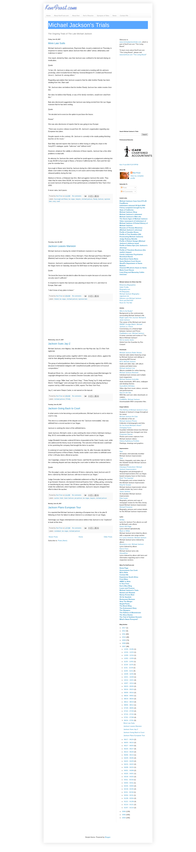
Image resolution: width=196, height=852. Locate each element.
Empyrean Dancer (126, 434)
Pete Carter (124, 498)
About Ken (76, 15)
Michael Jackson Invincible (129, 379)
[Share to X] (93, 196)
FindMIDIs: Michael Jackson (130, 399)
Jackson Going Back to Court (64, 408)
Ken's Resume (88, 15)
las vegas (72, 199)
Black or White (125, 531)
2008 (124, 643)
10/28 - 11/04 (129, 674)
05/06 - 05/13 (129, 755)
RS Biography (124, 291)
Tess (121, 458)
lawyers (78, 199)
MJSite (122, 520)
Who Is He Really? (126, 311)
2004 (124, 818)
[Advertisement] (80, 222)
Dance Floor (124, 549)
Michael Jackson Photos (128, 421)
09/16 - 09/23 (129, 689)
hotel (61, 498)
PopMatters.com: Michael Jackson (132, 333)
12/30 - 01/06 (129, 649)
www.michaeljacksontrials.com (130, 42)
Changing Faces (125, 428)
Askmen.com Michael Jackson (130, 298)
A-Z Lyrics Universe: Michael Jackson (133, 538)
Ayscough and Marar (61, 199)
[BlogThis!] (91, 196)
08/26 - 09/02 (129, 696)
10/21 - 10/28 (129, 677)
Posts (124, 187)
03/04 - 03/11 (129, 783)
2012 (124, 631)
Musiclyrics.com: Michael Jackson (132, 544)
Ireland (56, 299)
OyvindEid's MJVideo (127, 386)
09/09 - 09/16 (129, 692)
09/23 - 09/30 (129, 686)
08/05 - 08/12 (129, 705)
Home (48, 15)
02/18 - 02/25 (129, 789)
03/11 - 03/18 (129, 780)
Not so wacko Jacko (127, 340)
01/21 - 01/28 (129, 801)
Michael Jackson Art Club (129, 416)
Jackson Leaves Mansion (62, 246)
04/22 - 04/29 (129, 761)
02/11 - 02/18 (129, 792)
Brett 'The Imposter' (127, 478)
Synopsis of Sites (103, 15)
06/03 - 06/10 (129, 742)
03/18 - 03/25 (129, 776)
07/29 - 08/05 (129, 708)
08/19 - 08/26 (129, 699)
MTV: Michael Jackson (128, 361)
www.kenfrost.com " (127, 55)
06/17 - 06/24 (129, 739)
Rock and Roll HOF (126, 300)
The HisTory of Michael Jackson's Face (134, 410)
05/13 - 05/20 (129, 752)
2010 (124, 637)
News (114, 15)
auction (56, 498)
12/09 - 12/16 (129, 655)
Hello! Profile (124, 287)
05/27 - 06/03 (129, 745)
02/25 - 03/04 (129, 786)
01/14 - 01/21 (129, 804)
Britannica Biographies (128, 285)
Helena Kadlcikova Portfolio (129, 441)
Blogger (107, 837)
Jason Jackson (125, 491)
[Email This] (89, 196)
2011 (124, 634)
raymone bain (82, 299)
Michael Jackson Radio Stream (131, 352)
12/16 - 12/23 (129, 652)
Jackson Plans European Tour (64, 507)
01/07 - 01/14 (129, 807)
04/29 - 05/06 (129, 758)
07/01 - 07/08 (129, 717)
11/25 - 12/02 (129, 661)
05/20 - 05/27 (129, 749)
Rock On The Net (126, 303)
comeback (57, 531)
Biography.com (125, 289)
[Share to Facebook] (96, 196)
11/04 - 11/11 (128, 671)
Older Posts (108, 537)
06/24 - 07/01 (129, 720)
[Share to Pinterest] (98, 196)
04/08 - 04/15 (129, 767)
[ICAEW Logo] (138, 161)
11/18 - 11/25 (129, 664)
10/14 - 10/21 (129, 680)
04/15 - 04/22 (129, 764)
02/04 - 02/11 (129, 795)
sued (58, 201)
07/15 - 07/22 (129, 714)
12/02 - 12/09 (129, 658)
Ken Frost (136, 173)
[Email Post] (85, 196)
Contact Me (124, 15)
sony (54, 201)
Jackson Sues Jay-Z (59, 343)
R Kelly (68, 399)
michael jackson (87, 199)
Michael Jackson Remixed (129, 372)
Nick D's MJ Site (125, 393)
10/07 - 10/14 (129, 683)
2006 (124, 811)
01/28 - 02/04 (129, 798)
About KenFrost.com (61, 15)
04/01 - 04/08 (129, 770)
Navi (121, 451)
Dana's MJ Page (125, 526)
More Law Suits (56, 43)
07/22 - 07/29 (129, 711)
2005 (124, 815)
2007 (124, 646)
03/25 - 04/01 (129, 773)
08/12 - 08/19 (129, 702)
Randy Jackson (98, 199)
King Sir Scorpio (125, 485)
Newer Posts (53, 537)
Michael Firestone (126, 507)
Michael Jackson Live (127, 368)
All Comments (127, 191)
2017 (124, 628)
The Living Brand (140, 55)
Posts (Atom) (62, 540)
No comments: (77, 196)
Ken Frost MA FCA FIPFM (129, 164)
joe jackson (78, 498)
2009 (124, 640)
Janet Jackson (69, 498)
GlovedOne (124, 553)
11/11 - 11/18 (128, 668)
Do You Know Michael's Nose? (130, 425)
